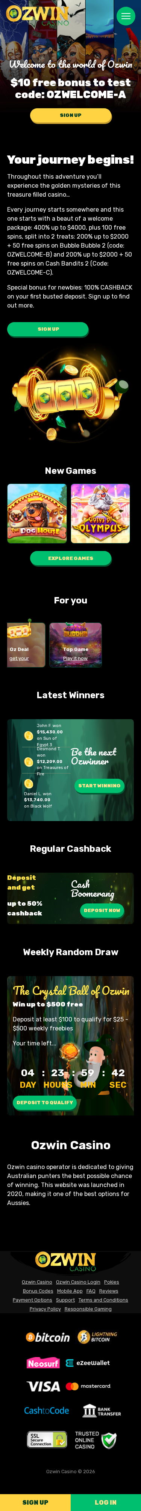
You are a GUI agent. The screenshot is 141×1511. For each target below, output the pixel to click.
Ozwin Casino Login (78, 1282)
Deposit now (102, 910)
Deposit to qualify (45, 1102)
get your (19, 658)
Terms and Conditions (103, 1300)
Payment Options (32, 1300)
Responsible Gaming (88, 1309)
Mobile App (70, 1291)
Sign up (35, 1502)
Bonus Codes (38, 1291)
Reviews (108, 1291)
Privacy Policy (45, 1309)
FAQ (91, 1291)
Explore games (70, 558)
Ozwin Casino (37, 1282)
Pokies (111, 1282)
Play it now (75, 658)
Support (65, 1300)
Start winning (99, 785)
